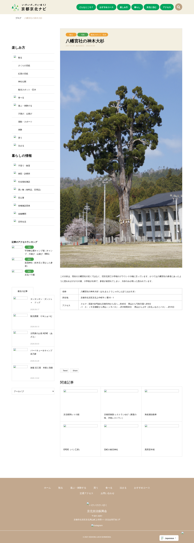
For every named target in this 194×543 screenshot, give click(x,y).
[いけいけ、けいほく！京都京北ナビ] (29, 7)
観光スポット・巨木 (98, 34)
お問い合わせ (107, 493)
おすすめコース (106, 7)
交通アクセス (86, 493)
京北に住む (152, 7)
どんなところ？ (86, 7)
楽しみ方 (124, 7)
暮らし (137, 7)
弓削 (83, 34)
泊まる (123, 487)
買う (96, 487)
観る (71, 34)
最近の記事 (23, 291)
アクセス (167, 7)
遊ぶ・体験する (78, 487)
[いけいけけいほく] (97, 505)
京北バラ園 (30, 274)
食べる (109, 487)
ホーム (47, 487)
